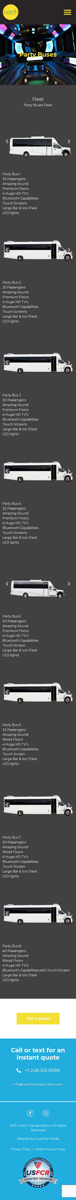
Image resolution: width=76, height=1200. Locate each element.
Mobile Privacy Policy (50, 1149)
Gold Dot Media (47, 1139)
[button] (67, 12)
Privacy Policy (21, 1149)
